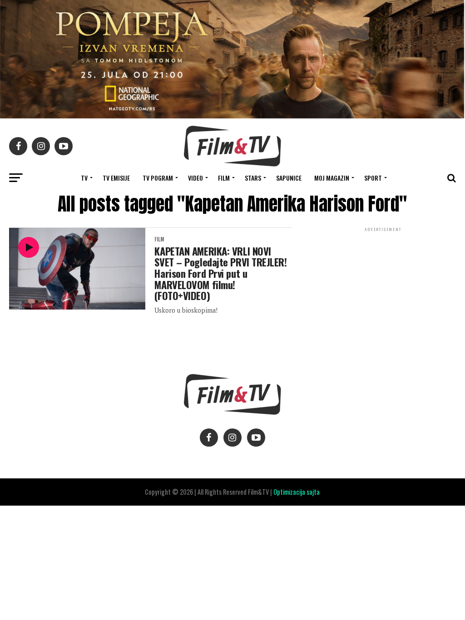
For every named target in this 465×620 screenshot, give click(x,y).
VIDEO (195, 177)
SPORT (373, 177)
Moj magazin (331, 177)
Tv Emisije (116, 177)
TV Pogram (158, 177)
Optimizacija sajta (296, 492)
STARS (253, 177)
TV (84, 177)
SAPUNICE (289, 177)
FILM (224, 177)
